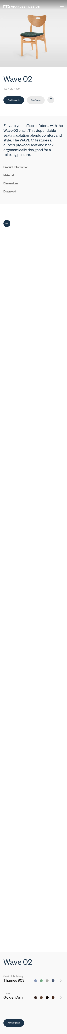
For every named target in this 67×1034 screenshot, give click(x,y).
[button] (33, 169)
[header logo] (21, 7)
